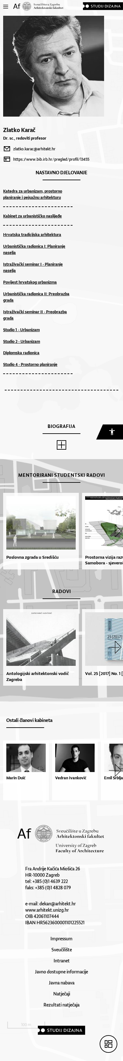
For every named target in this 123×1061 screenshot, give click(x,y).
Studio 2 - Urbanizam (21, 341)
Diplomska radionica (21, 352)
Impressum (61, 939)
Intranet (62, 961)
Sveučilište (61, 950)
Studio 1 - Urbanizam (21, 329)
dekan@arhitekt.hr (57, 904)
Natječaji (61, 994)
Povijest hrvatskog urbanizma (30, 282)
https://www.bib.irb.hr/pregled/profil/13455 (51, 159)
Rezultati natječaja (61, 1005)
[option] (39, 531)
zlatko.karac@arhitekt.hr (34, 149)
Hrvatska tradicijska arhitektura (32, 234)
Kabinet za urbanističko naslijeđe (32, 216)
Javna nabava (61, 983)
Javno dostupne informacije (61, 972)
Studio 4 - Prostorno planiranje (30, 364)
